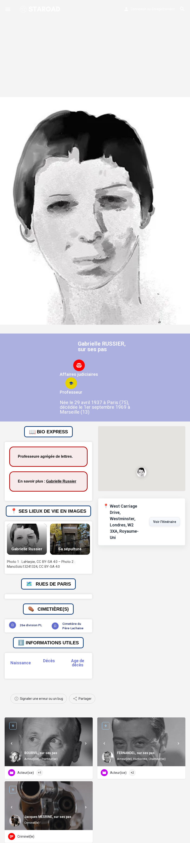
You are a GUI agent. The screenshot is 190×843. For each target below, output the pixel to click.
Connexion (138, 9)
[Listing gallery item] (27, 539)
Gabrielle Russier (61, 481)
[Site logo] (40, 9)
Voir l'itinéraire (164, 522)
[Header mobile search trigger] (182, 9)
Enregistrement (163, 9)
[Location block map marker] (142, 472)
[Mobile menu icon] (8, 9)
